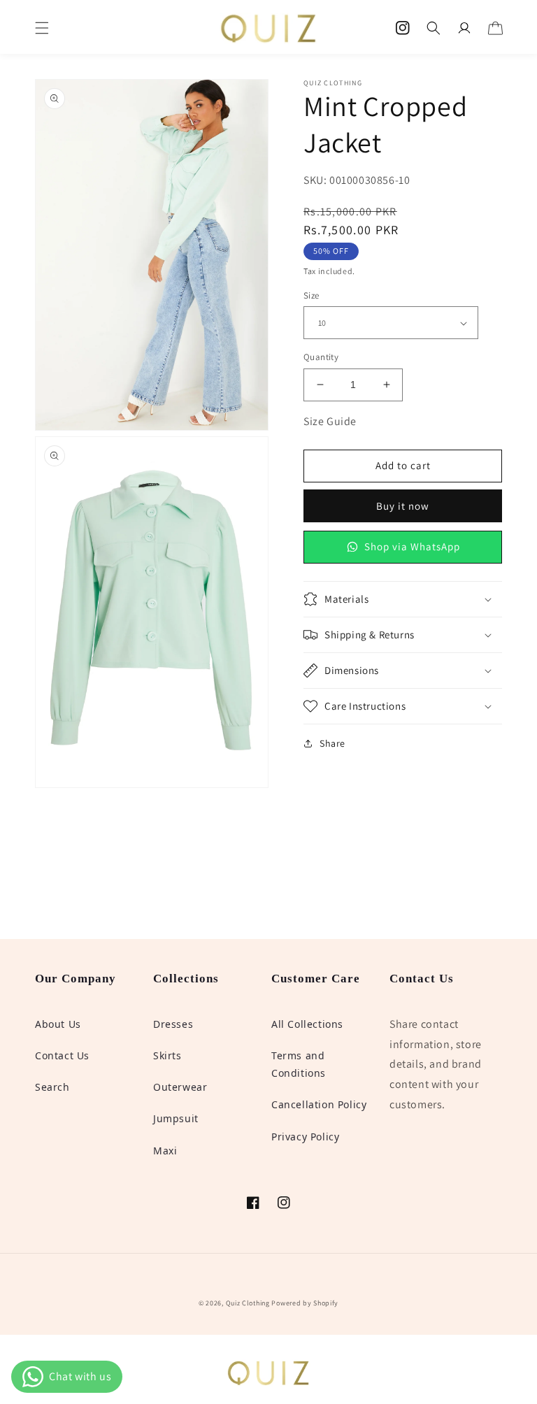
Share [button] (332, 743)
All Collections (307, 1024)
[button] (42, 28)
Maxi (165, 1150)
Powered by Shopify (304, 1303)
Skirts (167, 1055)
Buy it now (402, 506)
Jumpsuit (176, 1118)
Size (311, 295)
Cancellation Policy (318, 1104)
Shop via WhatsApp (412, 546)
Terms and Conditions (298, 1064)
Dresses (173, 1024)
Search (52, 1087)
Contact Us (62, 1055)
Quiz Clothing (248, 1303)
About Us (58, 1024)
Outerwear (180, 1087)
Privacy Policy (305, 1136)
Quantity (320, 357)
